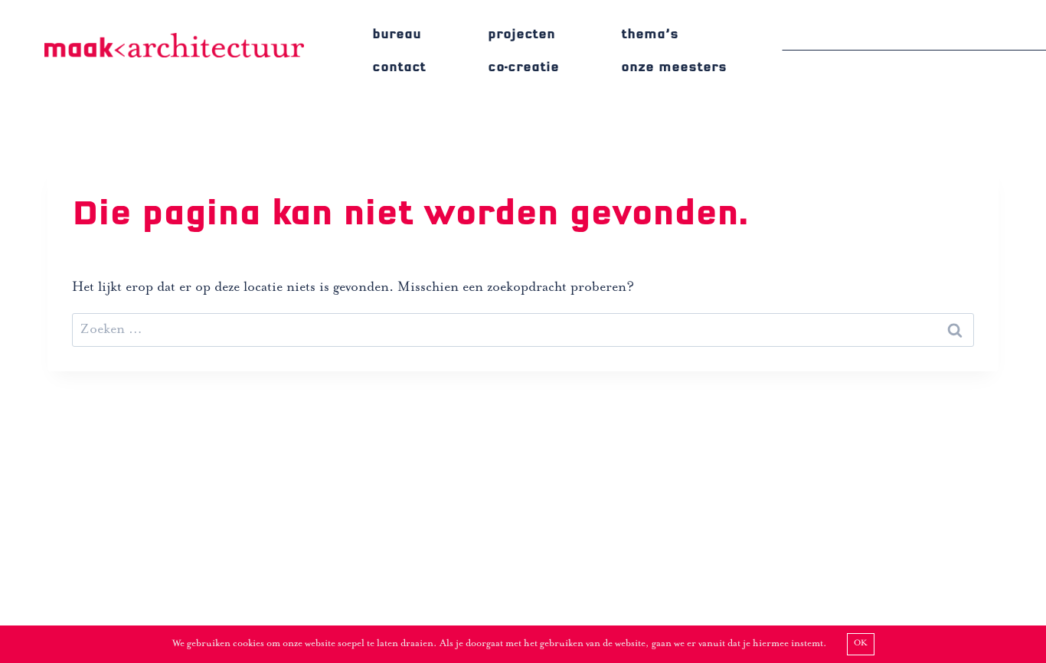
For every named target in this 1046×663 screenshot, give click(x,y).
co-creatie (523, 67)
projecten (521, 34)
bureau (396, 34)
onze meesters (674, 67)
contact (399, 67)
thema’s (649, 34)
